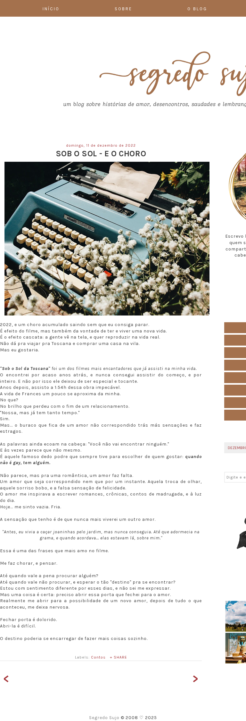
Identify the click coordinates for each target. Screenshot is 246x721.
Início (51, 8)
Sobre (123, 8)
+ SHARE (118, 657)
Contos (98, 657)
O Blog (197, 8)
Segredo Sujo (105, 717)
